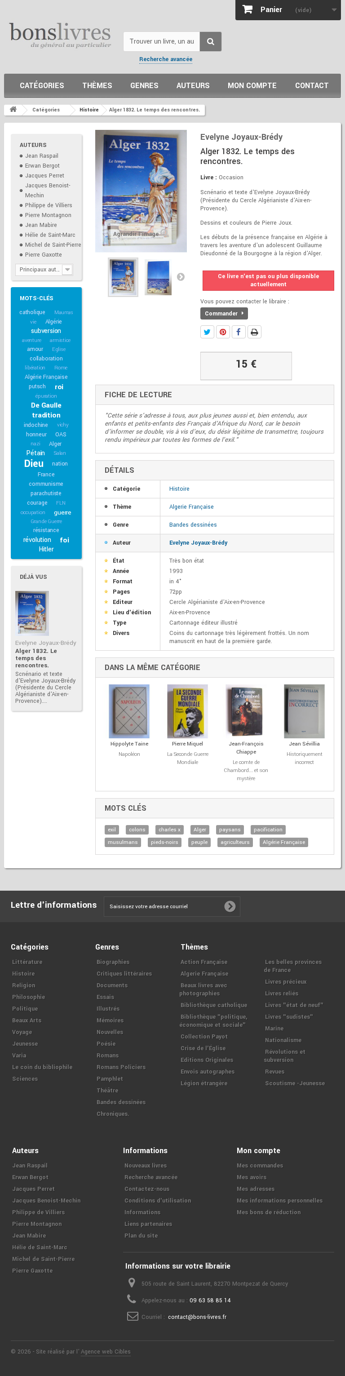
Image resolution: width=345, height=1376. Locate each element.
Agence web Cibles (106, 1352)
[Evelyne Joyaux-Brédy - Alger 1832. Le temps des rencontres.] (32, 613)
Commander (222, 314)
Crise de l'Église (203, 1048)
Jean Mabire (41, 225)
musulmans (123, 842)
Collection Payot (204, 1037)
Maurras (63, 312)
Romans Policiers (121, 1067)
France (46, 475)
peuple (199, 842)
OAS (60, 435)
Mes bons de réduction (269, 1212)
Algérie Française (46, 377)
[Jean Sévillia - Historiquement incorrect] (305, 711)
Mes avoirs (251, 1177)
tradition (46, 415)
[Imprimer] (254, 331)
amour (35, 349)
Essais (105, 997)
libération (35, 368)
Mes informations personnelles (280, 1201)
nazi (35, 444)
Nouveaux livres (145, 1166)
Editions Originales (207, 1060)
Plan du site (141, 1236)
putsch (37, 386)
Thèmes (97, 85)
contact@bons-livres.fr (197, 1317)
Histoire (179, 489)
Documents (112, 985)
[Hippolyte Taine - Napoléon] (129, 711)
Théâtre (107, 1091)
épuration (46, 396)
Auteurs (193, 85)
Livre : (208, 177)
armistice (60, 340)
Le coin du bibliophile (42, 1067)
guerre (62, 512)
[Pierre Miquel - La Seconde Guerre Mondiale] (188, 711)
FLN (60, 503)
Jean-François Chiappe (246, 748)
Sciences (25, 1079)
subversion (46, 331)
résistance (46, 530)
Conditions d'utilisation (157, 1201)
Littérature (27, 962)
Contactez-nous (146, 1189)
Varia (19, 1056)
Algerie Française (191, 507)
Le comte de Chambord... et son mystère (246, 770)
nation (60, 464)
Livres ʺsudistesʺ (289, 1017)
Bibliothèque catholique (214, 1005)
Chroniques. (113, 1114)
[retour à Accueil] (13, 110)
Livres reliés (281, 994)
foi (64, 540)
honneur (36, 435)
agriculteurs (235, 842)
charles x (170, 830)
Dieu (33, 464)
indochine (36, 425)
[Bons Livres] (60, 35)
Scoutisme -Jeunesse (295, 1083)
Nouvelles (110, 1032)
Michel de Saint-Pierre (53, 245)
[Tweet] (207, 331)
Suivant (180, 276)
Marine (274, 1029)
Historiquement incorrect (305, 758)
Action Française (204, 962)
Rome (60, 368)
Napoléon (129, 754)
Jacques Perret (44, 176)
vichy (63, 425)
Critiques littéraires (124, 974)
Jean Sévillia (304, 744)
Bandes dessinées (193, 525)
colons (137, 830)
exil (112, 830)
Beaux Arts (26, 1020)
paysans (230, 830)
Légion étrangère (204, 1083)
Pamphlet (110, 1079)
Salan (60, 453)
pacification (268, 830)
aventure (31, 340)
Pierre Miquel (187, 744)
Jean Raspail (41, 156)
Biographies (113, 962)
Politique (25, 1009)
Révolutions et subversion (284, 1056)
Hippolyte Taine (129, 744)
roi (59, 387)
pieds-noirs (164, 842)
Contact (312, 85)
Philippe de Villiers (48, 205)
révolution (37, 540)
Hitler (46, 549)
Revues (274, 1072)
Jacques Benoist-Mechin (46, 1201)
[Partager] (239, 331)
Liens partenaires (148, 1224)
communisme (46, 484)
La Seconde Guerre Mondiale (187, 758)
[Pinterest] (223, 331)
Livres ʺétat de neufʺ (294, 1005)
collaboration (46, 359)
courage (37, 503)
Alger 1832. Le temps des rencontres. (36, 658)
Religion (23, 985)
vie (33, 322)
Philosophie (28, 997)
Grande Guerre (46, 521)
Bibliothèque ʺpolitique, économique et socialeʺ (213, 1021)
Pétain (35, 453)
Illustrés (108, 1009)
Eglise (59, 349)
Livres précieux (285, 982)
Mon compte (252, 85)
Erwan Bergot (42, 166)
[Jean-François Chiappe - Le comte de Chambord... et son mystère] (246, 711)
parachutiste (46, 493)
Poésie (106, 1044)
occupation (33, 512)
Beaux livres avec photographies (203, 989)
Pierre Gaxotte (43, 255)
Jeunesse (25, 1044)
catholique (32, 312)
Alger (55, 444)
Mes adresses (255, 1189)
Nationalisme (283, 1040)
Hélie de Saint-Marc (50, 235)
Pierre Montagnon (48, 215)
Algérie (53, 322)
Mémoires (110, 1020)
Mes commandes (260, 1166)
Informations (142, 1212)
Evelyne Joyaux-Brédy (45, 643)
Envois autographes (207, 1072)
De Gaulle (46, 405)
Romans (108, 1056)
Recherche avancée (165, 59)
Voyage (22, 1032)
